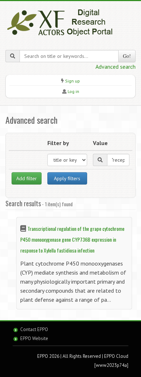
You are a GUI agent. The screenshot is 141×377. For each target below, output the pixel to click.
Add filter (26, 178)
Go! (127, 55)
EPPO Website (34, 338)
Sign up (72, 81)
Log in (73, 91)
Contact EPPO (34, 329)
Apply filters (67, 178)
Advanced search (115, 66)
